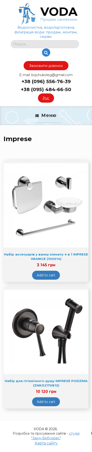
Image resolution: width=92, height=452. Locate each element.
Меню (49, 115)
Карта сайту (46, 443)
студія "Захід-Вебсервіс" (55, 435)
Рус (46, 98)
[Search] (46, 52)
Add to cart (46, 275)
